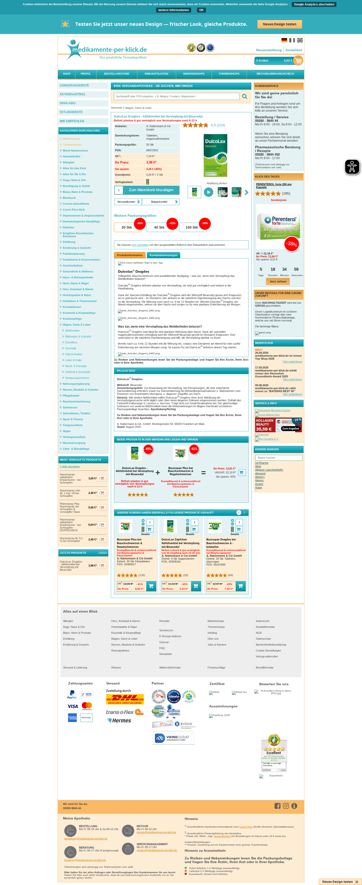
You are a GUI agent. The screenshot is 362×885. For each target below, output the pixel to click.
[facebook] (278, 805)
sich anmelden (140, 244)
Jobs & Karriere (217, 644)
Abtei (258, 466)
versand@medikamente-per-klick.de (157, 850)
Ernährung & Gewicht (76, 644)
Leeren (103, 552)
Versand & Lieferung (75, 667)
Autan (258, 487)
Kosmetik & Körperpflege (126, 632)
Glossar (164, 642)
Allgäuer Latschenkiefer (269, 469)
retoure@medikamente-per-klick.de (156, 832)
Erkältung (68, 638)
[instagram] (287, 805)
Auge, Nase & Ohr (74, 626)
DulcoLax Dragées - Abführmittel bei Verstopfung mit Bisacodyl (71, 565)
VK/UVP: (220, 472)
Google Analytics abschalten (314, 4)
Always (259, 480)
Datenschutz (263, 638)
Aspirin (259, 484)
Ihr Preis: (220, 468)
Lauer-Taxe (246, 826)
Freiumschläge (216, 667)
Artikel (263, 60)
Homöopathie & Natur (124, 626)
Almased (260, 473)
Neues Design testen (279, 24)
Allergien (68, 620)
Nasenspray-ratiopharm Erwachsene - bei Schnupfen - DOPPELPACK (70, 525)
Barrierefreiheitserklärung (271, 644)
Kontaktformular (265, 626)
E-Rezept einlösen (170, 636)
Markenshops (216, 620)
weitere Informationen (173, 10)
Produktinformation (130, 255)
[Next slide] (246, 193)
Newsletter (165, 653)
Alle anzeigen (71, 466)
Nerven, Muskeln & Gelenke (128, 644)
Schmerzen (166, 630)
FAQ (162, 648)
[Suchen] (244, 96)
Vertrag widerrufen (267, 656)
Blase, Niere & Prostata (77, 632)
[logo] (106, 50)
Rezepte (164, 620)
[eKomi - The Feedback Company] (191, 47)
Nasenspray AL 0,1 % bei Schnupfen (71, 539)
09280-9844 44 (72, 808)
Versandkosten (222, 836)
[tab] (238, 512)
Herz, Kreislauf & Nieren (125, 620)
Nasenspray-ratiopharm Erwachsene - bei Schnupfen (70, 478)
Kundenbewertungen (163, 255)
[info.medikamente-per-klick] (295, 805)
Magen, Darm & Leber (124, 638)
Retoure (116, 667)
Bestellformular (265, 667)
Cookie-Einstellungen (268, 650)
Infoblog (212, 632)
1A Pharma (261, 462)
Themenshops (216, 626)
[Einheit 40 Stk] (160, 228)
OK (201, 10)
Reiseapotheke (120, 650)
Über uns (213, 638)
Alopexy (260, 476)
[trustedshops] (201, 47)
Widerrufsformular (170, 667)
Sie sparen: (223, 476)
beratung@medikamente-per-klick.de (85, 860)
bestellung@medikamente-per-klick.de (85, 838)
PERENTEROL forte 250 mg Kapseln (274, 186)
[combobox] (176, 96)
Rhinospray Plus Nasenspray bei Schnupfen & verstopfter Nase (70, 507)
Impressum (262, 620)
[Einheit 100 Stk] (192, 228)
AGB (259, 632)
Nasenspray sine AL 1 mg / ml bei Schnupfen (70, 493)
